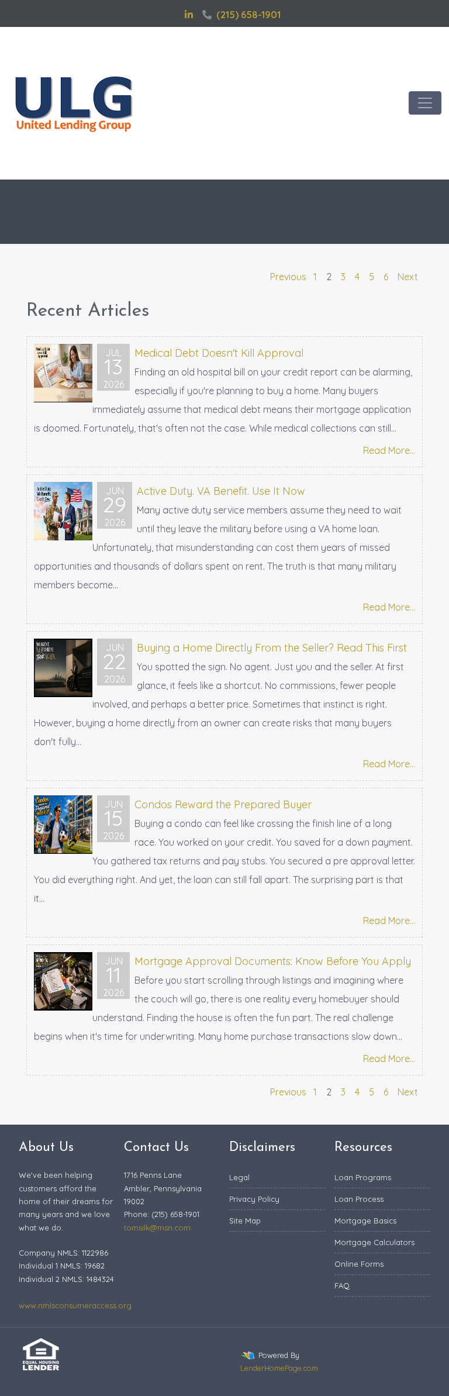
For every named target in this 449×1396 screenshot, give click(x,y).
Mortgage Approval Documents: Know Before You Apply (272, 961)
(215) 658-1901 (248, 14)
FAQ (342, 1285)
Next (408, 276)
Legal (239, 1177)
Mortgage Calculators (374, 1242)
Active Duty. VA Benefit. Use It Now (221, 491)
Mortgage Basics (365, 1220)
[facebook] (174, 14)
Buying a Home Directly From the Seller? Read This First (272, 647)
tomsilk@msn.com (157, 1227)
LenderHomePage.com (279, 1368)
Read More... (389, 450)
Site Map (245, 1220)
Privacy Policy (254, 1199)
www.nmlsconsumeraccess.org (75, 1305)
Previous (288, 276)
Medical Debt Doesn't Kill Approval (218, 353)
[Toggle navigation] (425, 103)
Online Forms (359, 1264)
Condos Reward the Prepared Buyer (223, 804)
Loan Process (359, 1199)
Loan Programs (362, 1177)
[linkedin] (189, 14)
